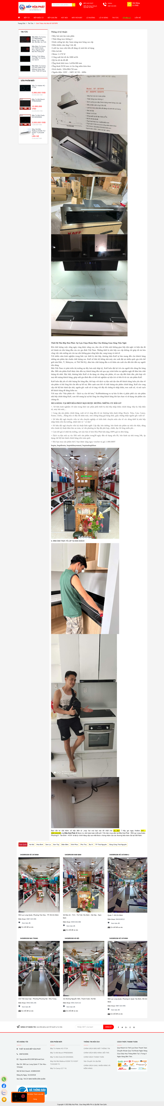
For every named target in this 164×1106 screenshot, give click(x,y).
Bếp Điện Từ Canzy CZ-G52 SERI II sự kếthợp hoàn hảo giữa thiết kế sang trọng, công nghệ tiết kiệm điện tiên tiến (39, 71)
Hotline (110, 3)
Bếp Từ (27, 18)
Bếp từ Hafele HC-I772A (38, 86)
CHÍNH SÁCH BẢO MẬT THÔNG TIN (97, 1048)
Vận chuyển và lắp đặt (92, 1061)
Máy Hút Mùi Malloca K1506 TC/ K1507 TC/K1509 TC (38, 131)
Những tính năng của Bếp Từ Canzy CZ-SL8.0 (38, 58)
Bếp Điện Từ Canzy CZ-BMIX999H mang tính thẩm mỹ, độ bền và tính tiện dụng (39, 40)
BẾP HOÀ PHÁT (88, 3)
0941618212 (120, 919)
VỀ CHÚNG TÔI (22, 1042)
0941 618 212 (76, 1003)
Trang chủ (21, 23)
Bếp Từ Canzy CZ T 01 (58, 1068)
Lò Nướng (90, 18)
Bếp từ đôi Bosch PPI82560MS (38, 100)
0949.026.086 (76, 922)
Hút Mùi (64, 18)
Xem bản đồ (26, 923)
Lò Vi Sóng (103, 18)
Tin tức (30, 23)
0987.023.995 (31, 919)
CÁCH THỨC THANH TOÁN (127, 1042)
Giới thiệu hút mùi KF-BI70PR (47, 23)
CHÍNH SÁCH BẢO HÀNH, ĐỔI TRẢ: (96, 1053)
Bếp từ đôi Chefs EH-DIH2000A (38, 116)
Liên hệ (138, 18)
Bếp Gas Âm (52, 18)
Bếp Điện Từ (39, 18)
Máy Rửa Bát (77, 18)
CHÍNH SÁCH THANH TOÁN (94, 1057)
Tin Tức (115, 18)
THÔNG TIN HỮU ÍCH (92, 1042)
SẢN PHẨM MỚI (56, 1042)
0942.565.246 (31, 1003)
